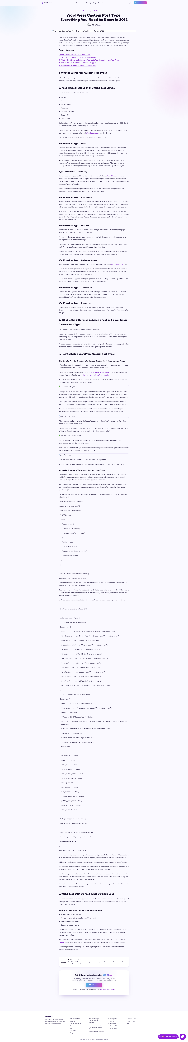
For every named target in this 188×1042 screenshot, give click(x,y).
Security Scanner (75, 1023)
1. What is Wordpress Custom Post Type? (74, 54)
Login (130, 3)
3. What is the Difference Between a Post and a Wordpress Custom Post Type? (89, 60)
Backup (91, 1022)
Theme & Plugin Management (94, 1019)
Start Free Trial (140, 3)
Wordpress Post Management (96, 11)
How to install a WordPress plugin (96, 375)
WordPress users (92, 133)
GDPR (128, 1023)
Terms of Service (132, 1018)
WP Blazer (48, 3)
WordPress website (115, 176)
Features (79, 3)
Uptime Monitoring (95, 1025)
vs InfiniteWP (112, 1023)
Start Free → (94, 985)
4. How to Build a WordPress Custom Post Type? (77, 63)
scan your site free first (107, 989)
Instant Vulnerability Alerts (95, 1028)
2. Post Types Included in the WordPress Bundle (77, 57)
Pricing (88, 3)
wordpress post (117, 264)
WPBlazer (62, 942)
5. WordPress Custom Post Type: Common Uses (77, 65)
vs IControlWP (112, 1026)
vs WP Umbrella (113, 1028)
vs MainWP (111, 1021)
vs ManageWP (112, 1018)
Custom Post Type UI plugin (99, 372)
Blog (94, 3)
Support (100, 3)
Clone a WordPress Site (96, 1031)
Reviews (73, 1026)
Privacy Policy (131, 1021)
